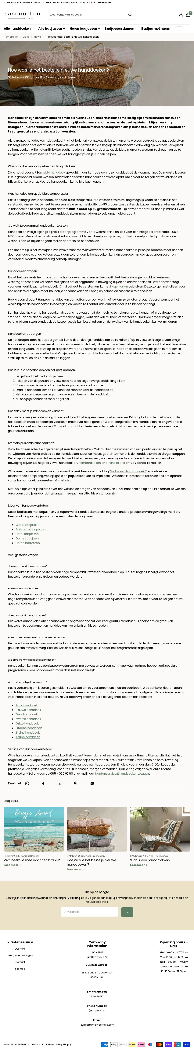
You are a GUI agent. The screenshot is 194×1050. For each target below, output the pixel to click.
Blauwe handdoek (28, 710)
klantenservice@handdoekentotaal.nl (122, 773)
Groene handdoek (29, 728)
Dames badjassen (28, 538)
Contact (20, 962)
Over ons (20, 949)
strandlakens (115, 463)
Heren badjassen (28, 543)
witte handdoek (54, 172)
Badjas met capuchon (31, 529)
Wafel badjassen (27, 525)
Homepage (11, 37)
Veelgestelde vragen (20, 955)
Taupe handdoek (28, 737)
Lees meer (11, 865)
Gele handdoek (27, 714)
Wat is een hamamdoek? (128, 471)
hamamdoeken (89, 463)
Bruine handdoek (28, 732)
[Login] (181, 14)
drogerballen (118, 286)
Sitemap (20, 969)
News (37, 37)
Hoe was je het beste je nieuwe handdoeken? (91, 862)
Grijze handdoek (27, 723)
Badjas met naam (155, 28)
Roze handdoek (27, 705)
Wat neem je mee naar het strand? (32, 860)
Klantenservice (20, 942)
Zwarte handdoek (28, 719)
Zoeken (130, 15)
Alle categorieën (19, 29)
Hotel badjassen (27, 534)
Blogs (26, 37)
